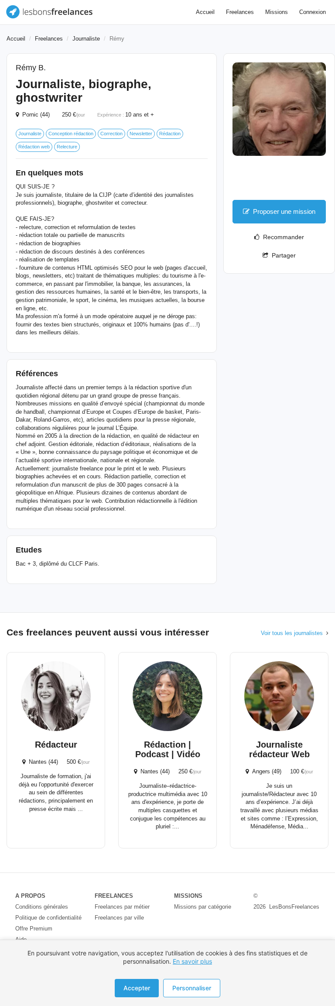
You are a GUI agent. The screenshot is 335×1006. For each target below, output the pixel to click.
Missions (276, 12)
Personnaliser (191, 988)
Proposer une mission (284, 211)
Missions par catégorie (202, 906)
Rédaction (170, 133)
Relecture (67, 146)
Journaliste (86, 38)
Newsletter (141, 133)
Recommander (282, 236)
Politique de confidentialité (48, 917)
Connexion (312, 12)
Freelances (240, 12)
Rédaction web (34, 146)
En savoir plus (192, 961)
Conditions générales (41, 906)
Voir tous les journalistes (292, 633)
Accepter (136, 988)
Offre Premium (33, 928)
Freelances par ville (119, 917)
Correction (111, 133)
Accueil (205, 12)
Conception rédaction (70, 133)
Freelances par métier (122, 906)
